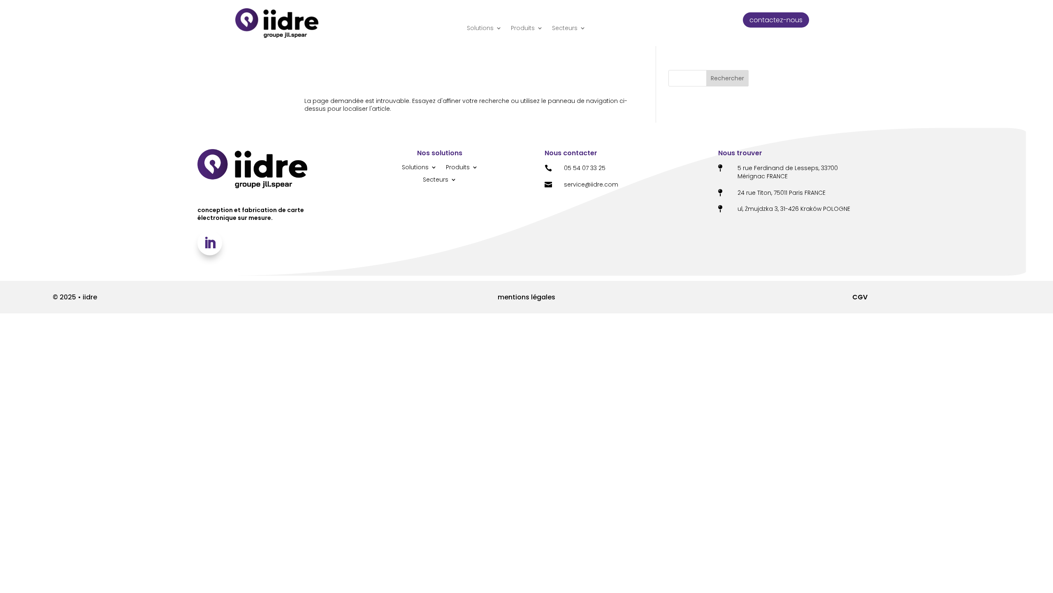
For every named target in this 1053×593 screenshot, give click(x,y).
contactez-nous (776, 20)
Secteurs (565, 28)
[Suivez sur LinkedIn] (209, 243)
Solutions (480, 28)
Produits (523, 28)
